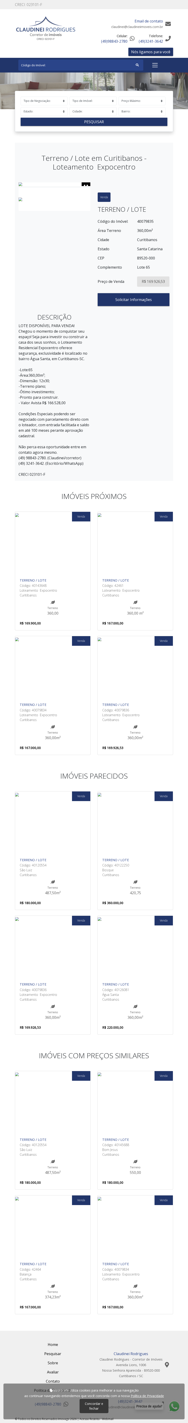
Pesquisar (94, 121)
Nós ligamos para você (150, 51)
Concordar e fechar (94, 1406)
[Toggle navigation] (155, 65)
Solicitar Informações (133, 299)
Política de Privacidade (147, 1396)
